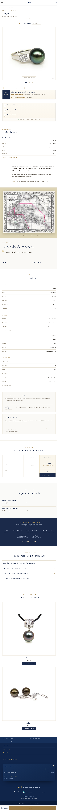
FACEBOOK (26, 802)
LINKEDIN (32, 802)
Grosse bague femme (11, 7)
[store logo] (29, 2)
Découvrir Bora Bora (48, 475)
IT (38, 802)
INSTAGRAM (20, 802)
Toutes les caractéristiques (10, 157)
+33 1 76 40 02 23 (10, 765)
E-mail (36, 119)
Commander (32, 808)
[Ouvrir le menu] (1, 2)
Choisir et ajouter (28, 663)
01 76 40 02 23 (30, 119)
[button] (29, 563)
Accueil (4, 7)
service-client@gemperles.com (10, 769)
